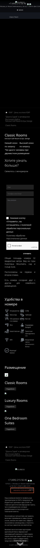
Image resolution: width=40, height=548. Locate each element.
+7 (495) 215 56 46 (17, 3)
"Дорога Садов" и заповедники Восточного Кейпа (17, 117)
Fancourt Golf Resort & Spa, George (18, 121)
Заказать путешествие (22, 490)
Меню (21, 10)
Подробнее (10, 389)
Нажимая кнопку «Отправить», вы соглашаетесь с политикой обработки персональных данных (18, 225)
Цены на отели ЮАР (22, 112)
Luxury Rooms (16, 400)
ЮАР (10, 112)
